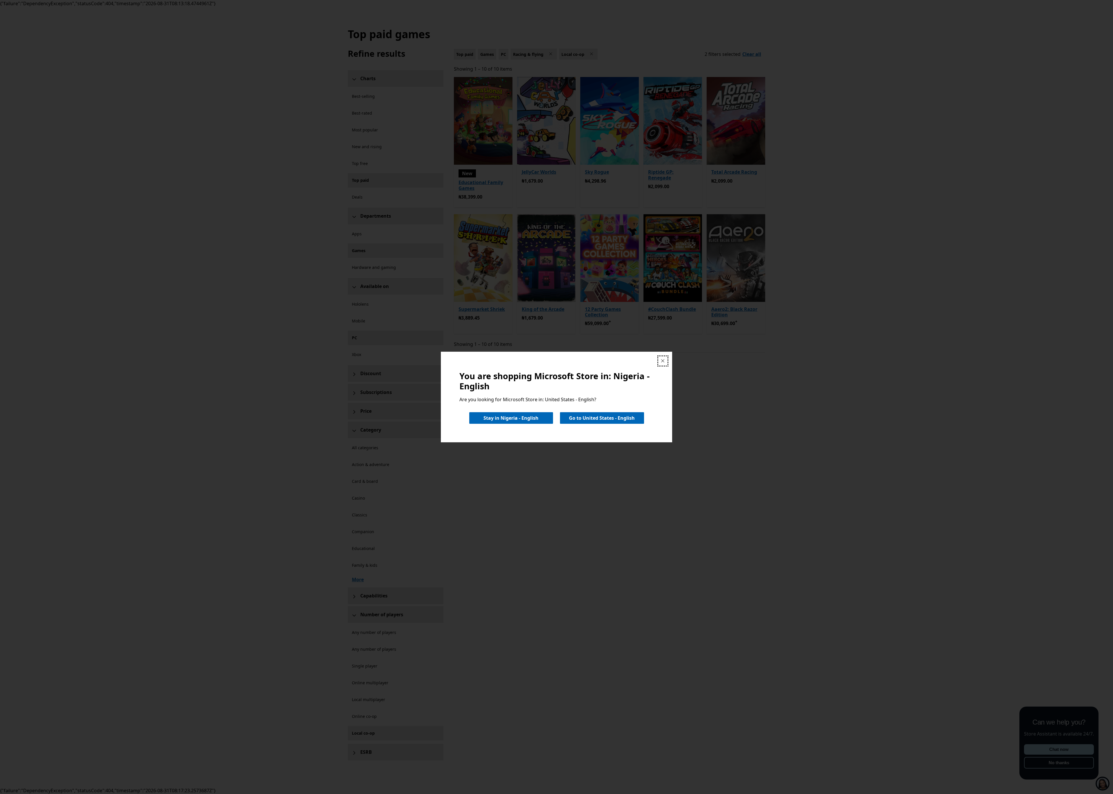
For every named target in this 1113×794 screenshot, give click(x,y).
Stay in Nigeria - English (511, 418)
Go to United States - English (602, 418)
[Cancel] (663, 361)
